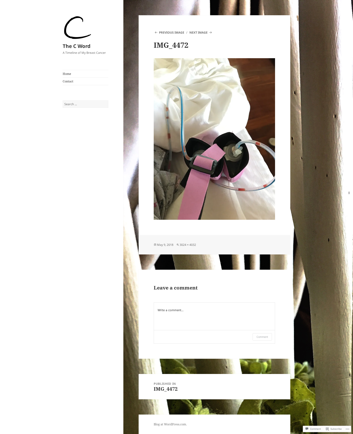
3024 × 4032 (188, 245)
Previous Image (171, 32)
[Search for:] (85, 104)
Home (67, 74)
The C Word (76, 46)
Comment (262, 336)
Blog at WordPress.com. (170, 424)
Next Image (198, 32)
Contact (68, 81)
